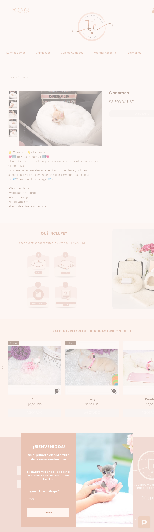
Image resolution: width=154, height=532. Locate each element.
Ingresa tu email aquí (43, 491)
